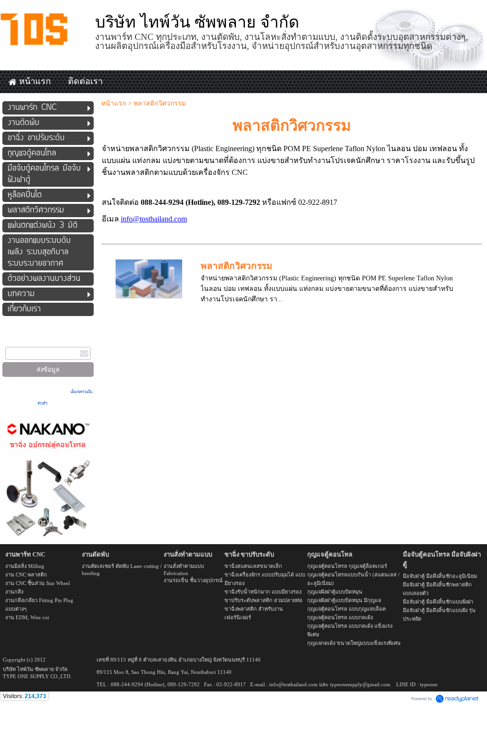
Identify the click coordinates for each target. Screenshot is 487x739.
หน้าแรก (113, 103)
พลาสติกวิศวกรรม (237, 266)
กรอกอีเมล (14, 341)
